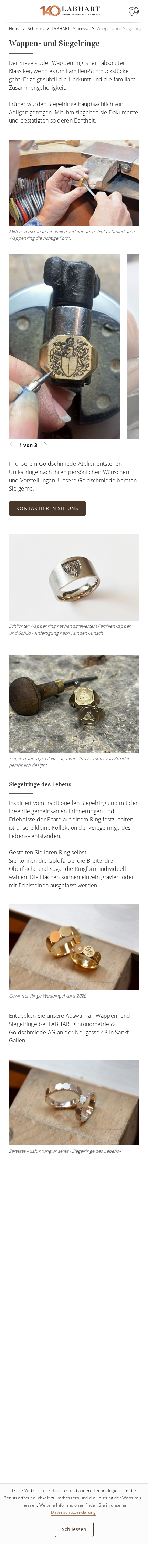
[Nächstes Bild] (42, 444)
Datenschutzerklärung (73, 1512)
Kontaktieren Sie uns (47, 508)
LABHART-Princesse (71, 29)
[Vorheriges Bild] (14, 444)
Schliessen (74, 1529)
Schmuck (36, 29)
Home (15, 29)
